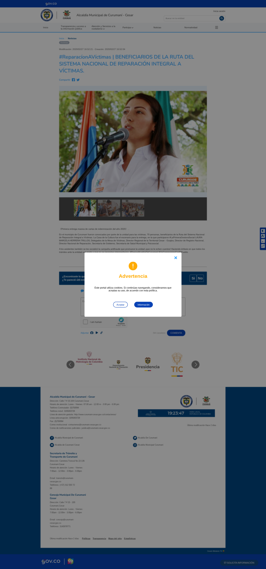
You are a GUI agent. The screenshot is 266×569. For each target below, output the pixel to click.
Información (143, 304)
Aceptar (120, 304)
